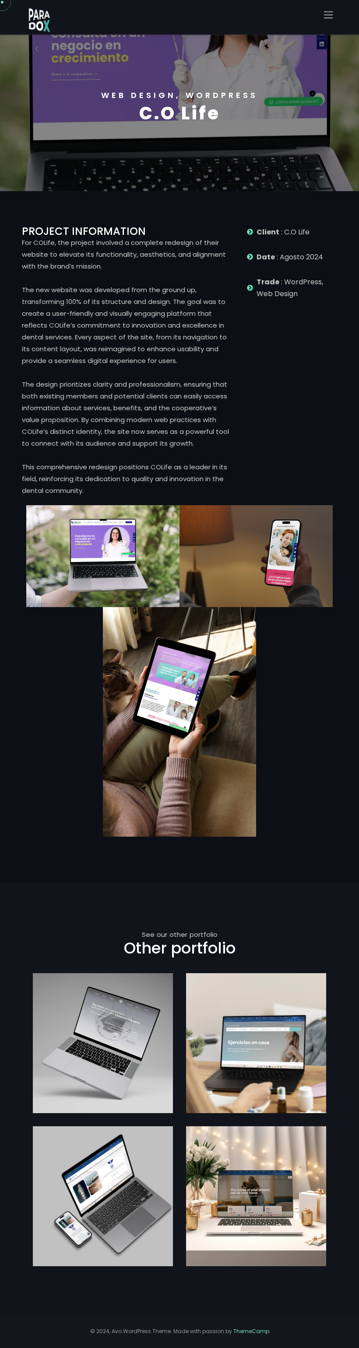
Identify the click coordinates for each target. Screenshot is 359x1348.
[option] (179, 113)
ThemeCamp (251, 1331)
